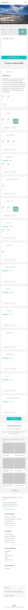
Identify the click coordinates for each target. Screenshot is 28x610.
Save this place (15, 57)
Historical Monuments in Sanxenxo (13, 519)
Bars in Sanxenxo (9, 521)
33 (12, 22)
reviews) (15, 22)
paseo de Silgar (10, 38)
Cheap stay (7, 568)
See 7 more (14, 418)
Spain (6, 553)
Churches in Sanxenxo (10, 523)
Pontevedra (8, 551)
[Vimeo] (15, 601)
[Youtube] (17, 601)
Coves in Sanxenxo (9, 540)
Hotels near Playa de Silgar (10, 504)
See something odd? (8, 509)
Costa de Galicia (9, 555)
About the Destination (10, 548)
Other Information (9, 565)
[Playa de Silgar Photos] (14, 14)
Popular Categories (9, 514)
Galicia (6, 557)
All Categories (8, 531)
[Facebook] (11, 601)
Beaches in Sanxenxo (8, 506)
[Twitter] (13, 601)
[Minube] (5, 2)
